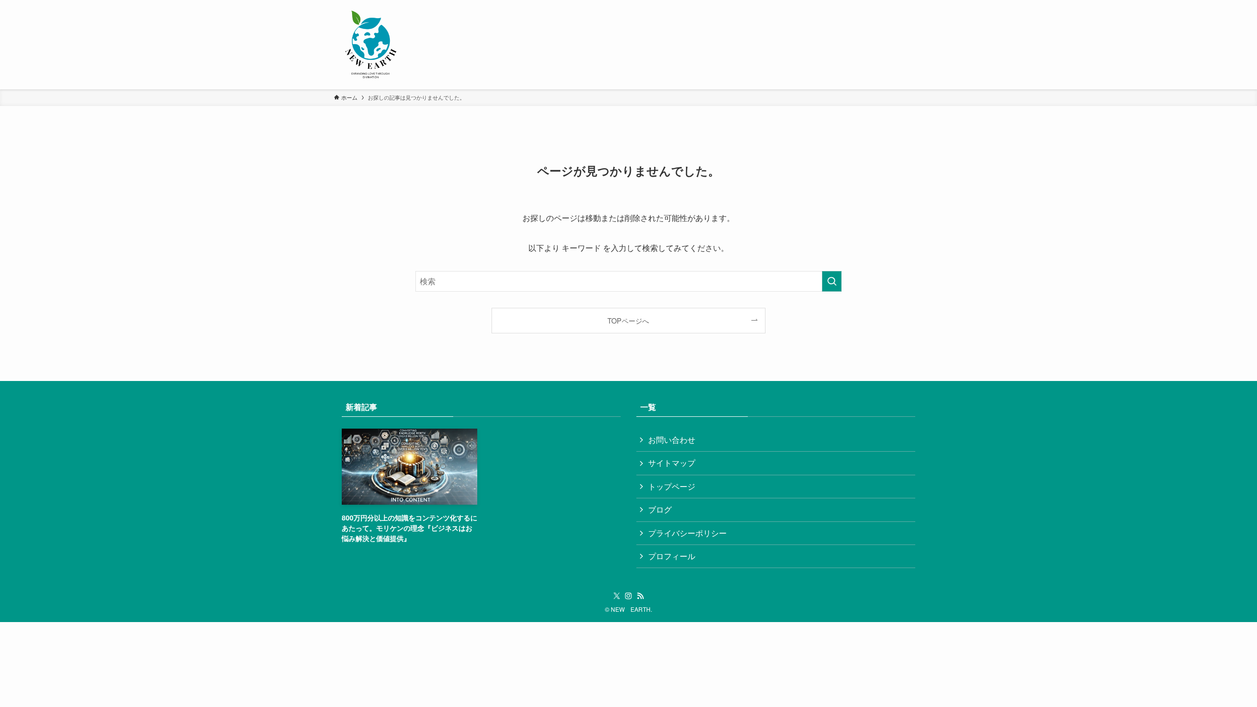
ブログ (660, 509)
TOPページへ (628, 320)
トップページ (671, 486)
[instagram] (628, 596)
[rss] (640, 596)
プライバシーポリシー (687, 533)
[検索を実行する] (832, 281)
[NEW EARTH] (371, 45)
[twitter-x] (616, 596)
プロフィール (671, 556)
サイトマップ (671, 462)
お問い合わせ (671, 439)
